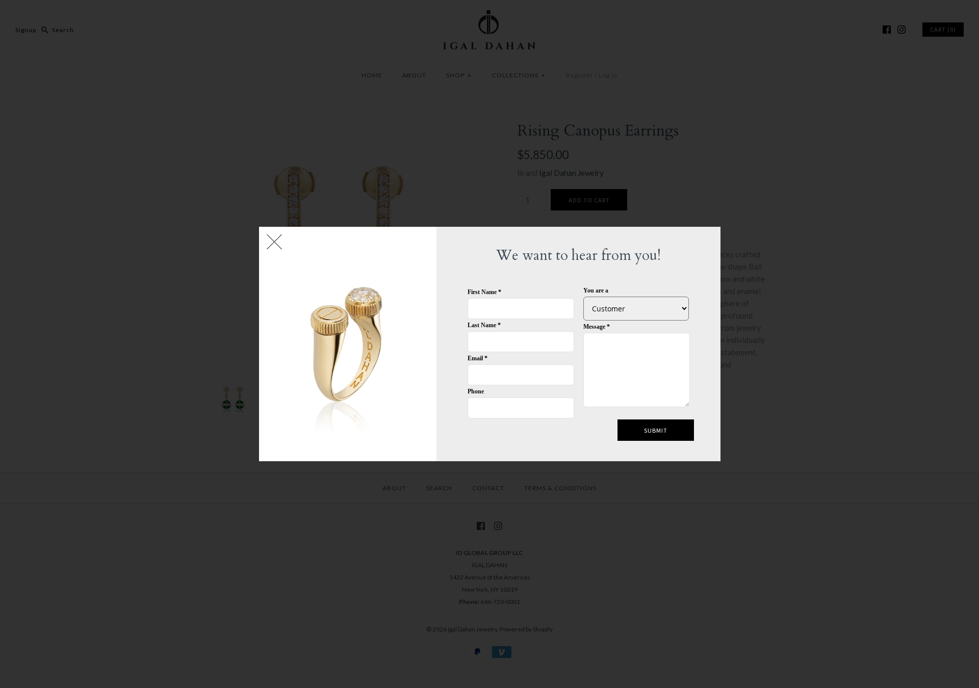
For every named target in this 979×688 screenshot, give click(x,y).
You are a (595, 290)
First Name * (484, 292)
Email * (477, 358)
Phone (476, 391)
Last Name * (484, 325)
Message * (596, 326)
